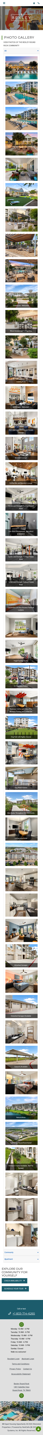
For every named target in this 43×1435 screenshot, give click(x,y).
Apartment (8, 1259)
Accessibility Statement (21, 1374)
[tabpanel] (21, 651)
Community (8, 1252)
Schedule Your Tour (14, 1289)
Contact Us (27, 1369)
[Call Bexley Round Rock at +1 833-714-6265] (38, 3)
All (5, 51)
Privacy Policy (15, 1369)
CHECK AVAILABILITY (13, 1281)
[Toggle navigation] (4, 3)
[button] (35, 3)
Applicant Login (28, 1359)
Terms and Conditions (20, 1364)
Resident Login (13, 1359)
